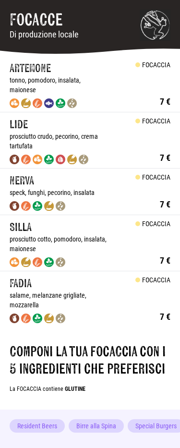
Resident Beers (37, 425)
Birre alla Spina (96, 425)
